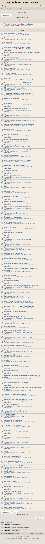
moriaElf (18, 74)
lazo (17, 366)
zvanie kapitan (9, 471)
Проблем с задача (10, 481)
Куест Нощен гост (10, 326)
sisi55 (17, 437)
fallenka (18, 136)
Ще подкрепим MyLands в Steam (15, 88)
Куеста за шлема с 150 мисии (14, 296)
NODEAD (18, 54)
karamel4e (18, 84)
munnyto (18, 182)
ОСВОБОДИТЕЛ (9, 415)
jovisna (17, 447)
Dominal (18, 110)
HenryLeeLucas (20, 223)
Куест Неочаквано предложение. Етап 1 (17, 150)
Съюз (6, 451)
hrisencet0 (18, 105)
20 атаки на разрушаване (12, 461)
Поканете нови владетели (13, 232)
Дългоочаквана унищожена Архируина (17, 47)
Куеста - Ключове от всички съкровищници (19, 124)
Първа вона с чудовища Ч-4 (13, 217)
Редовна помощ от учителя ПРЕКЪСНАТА (18, 83)
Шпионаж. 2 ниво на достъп (13, 486)
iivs (17, 213)
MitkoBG (18, 244)
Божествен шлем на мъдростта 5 (15, 201)
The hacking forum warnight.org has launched (19, 24)
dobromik (18, 151)
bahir (17, 43)
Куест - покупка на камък (12, 456)
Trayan (18, 372)
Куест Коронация (10, 275)
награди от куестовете (11, 196)
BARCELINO (19, 421)
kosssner (18, 488)
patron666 (18, 239)
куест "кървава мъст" (11, 155)
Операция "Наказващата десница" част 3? (18, 399)
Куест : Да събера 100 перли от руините (17, 160)
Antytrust (18, 332)
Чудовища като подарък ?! (13, 491)
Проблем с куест (9, 63)
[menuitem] (7, 6)
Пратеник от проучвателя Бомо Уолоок (17, 331)
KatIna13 (18, 172)
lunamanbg (18, 307)
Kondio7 (18, 177)
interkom (18, 89)
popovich (18, 99)
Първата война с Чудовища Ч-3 (14, 345)
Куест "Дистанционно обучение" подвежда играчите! (22, 52)
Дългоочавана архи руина (13, 33)
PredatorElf (19, 79)
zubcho (18, 203)
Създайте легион (10, 350)
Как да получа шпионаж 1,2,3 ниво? (16, 382)
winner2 (18, 141)
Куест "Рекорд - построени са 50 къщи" (17, 301)
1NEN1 (18, 39)
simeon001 (18, 493)
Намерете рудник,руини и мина (15, 317)
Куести (6, 238)
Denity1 (18, 249)
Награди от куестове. (11, 370)
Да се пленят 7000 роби (12, 355)
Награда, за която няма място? (14, 497)
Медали (6, 360)
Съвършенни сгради (11, 212)
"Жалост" (7, 181)
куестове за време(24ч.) (12, 404)
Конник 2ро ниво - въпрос (13, 176)
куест (6, 336)
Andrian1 (18, 125)
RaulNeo (18, 457)
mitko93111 (19, 318)
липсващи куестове (10, 170)
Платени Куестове (10, 68)
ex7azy (18, 411)
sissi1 (17, 472)
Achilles (18, 313)
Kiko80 (17, 416)
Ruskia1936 (19, 302)
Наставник (7, 38)
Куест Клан (8, 103)
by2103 (18, 356)
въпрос (6, 441)
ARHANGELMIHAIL (21, 120)
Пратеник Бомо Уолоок (12, 243)
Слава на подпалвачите (12, 98)
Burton (17, 115)
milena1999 (19, 218)
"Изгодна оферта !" (10, 73)
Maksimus (18, 351)
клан (5, 435)
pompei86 (18, 259)
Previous (18, 406)
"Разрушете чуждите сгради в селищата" (18, 93)
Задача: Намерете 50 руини (13, 502)
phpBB (20, 538)
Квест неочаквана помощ (12, 222)
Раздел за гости (18, 26)
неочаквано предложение (13, 291)
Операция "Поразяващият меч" (15, 165)
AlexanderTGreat (20, 395)
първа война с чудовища (12, 410)
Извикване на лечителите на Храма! (16, 263)
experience (19, 166)
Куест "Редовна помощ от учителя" (16, 139)
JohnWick (18, 64)
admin (17, 25)
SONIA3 (18, 35)
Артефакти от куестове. (12, 114)
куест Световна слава (11, 280)
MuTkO (18, 361)
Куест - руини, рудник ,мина (13, 507)
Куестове (22, 12)
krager (17, 156)
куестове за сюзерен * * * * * (13, 365)
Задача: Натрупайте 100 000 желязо (16, 466)
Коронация (8, 42)
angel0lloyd (19, 192)
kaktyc (17, 197)
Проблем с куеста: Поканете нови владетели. (19, 306)
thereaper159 (19, 265)
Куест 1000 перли (10, 227)
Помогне (7, 78)
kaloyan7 (18, 271)
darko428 (18, 49)
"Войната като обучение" (12, 425)
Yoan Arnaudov (26, 540)
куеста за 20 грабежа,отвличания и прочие (18, 322)
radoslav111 (19, 94)
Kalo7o (17, 69)
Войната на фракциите (12, 58)
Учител (6, 341)
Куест (6, 186)
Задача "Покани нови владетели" (15, 394)
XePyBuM (18, 463)
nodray (17, 254)
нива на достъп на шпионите (14, 446)
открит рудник (9, 476)
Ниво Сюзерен (9, 129)
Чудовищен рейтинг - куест (13, 248)
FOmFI (18, 59)
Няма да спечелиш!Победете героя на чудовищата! (21, 286)
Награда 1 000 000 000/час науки (15, 258)
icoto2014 (18, 130)
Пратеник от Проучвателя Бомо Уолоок (17, 207)
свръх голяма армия (11, 119)
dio (16, 432)
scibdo (17, 276)
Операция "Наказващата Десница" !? (16, 108)
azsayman (18, 282)
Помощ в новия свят (11, 134)
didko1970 (18, 426)
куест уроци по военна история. (15, 311)
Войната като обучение (12, 145)
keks (17, 234)
